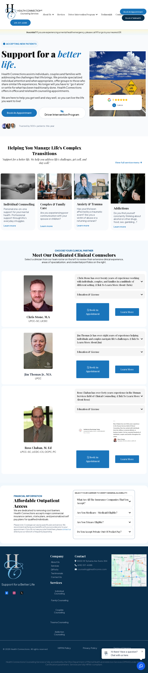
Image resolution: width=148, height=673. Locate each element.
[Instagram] (14, 593)
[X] (21, 593)
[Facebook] (6, 593)
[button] (53, 14)
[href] (129, 570)
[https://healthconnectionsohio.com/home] (24, 12)
